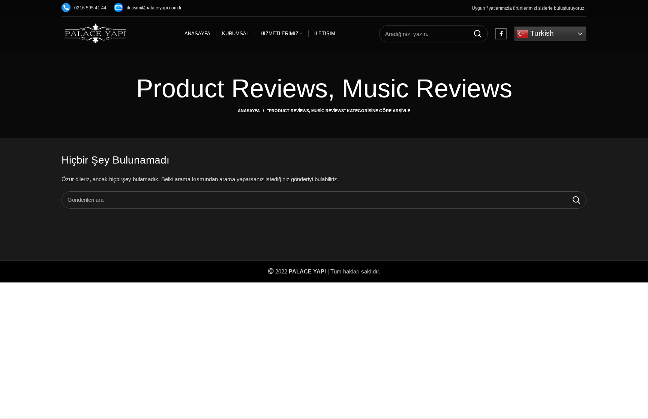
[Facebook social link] (501, 33)
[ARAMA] (477, 33)
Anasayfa (249, 110)
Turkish (541, 33)
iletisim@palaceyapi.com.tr (154, 8)
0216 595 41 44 (90, 8)
